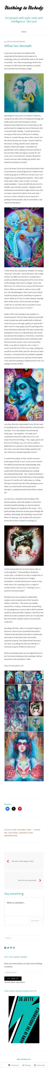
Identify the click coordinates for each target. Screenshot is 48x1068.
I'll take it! (13, 978)
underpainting (10, 836)
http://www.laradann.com (14, 665)
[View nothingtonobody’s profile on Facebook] (5, 948)
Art (14, 830)
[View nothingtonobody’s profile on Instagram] (11, 948)
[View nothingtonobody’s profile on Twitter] (8, 948)
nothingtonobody (16, 42)
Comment (35, 921)
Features (22, 830)
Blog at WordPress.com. (24, 1059)
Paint (29, 830)
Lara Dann (12, 833)
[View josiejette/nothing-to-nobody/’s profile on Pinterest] (14, 948)
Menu (24, 32)
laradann (23, 833)
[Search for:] (24, 938)
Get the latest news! (15, 957)
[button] (9, 677)
